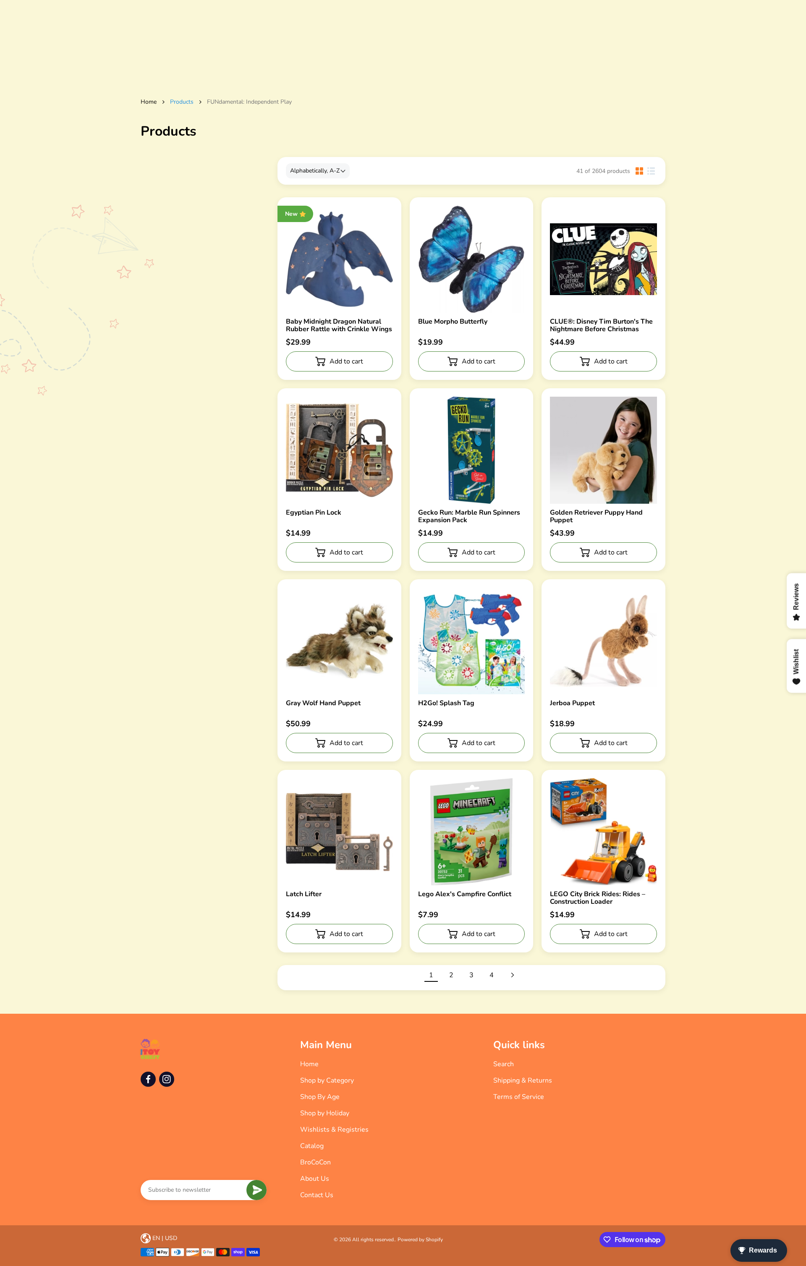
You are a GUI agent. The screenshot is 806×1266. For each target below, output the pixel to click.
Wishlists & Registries (334, 1129)
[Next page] (512, 975)
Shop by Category (327, 1080)
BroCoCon (315, 1162)
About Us (314, 1178)
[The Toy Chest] (150, 1049)
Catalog (312, 1146)
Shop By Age (320, 1096)
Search (503, 1064)
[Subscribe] (256, 1190)
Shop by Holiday (324, 1113)
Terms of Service (518, 1096)
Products (182, 102)
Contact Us (316, 1195)
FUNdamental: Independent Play (249, 102)
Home (149, 102)
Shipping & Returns (522, 1080)
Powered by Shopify (420, 1239)
